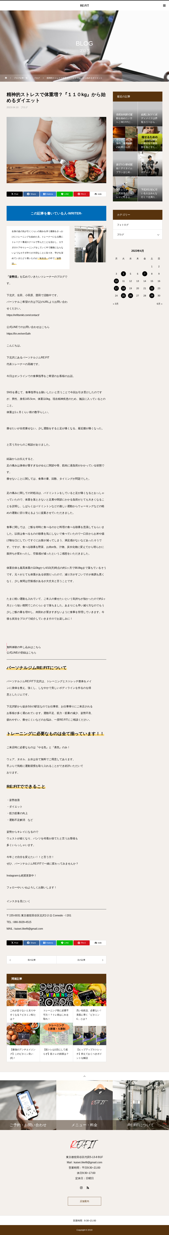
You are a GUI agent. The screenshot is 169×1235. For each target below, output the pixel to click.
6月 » (159, 303)
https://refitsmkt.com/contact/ (23, 315)
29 (152, 295)
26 (130, 295)
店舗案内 (84, 1201)
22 (152, 288)
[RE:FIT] (84, 1144)
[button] (56, 647)
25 (123, 295)
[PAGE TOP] (84, 1076)
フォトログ (123, 224)
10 (116, 281)
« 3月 (115, 303)
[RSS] (87, 1187)
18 (123, 288)
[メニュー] (164, 5)
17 (116, 288)
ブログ (24, 107)
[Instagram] (81, 1187)
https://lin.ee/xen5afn (19, 333)
